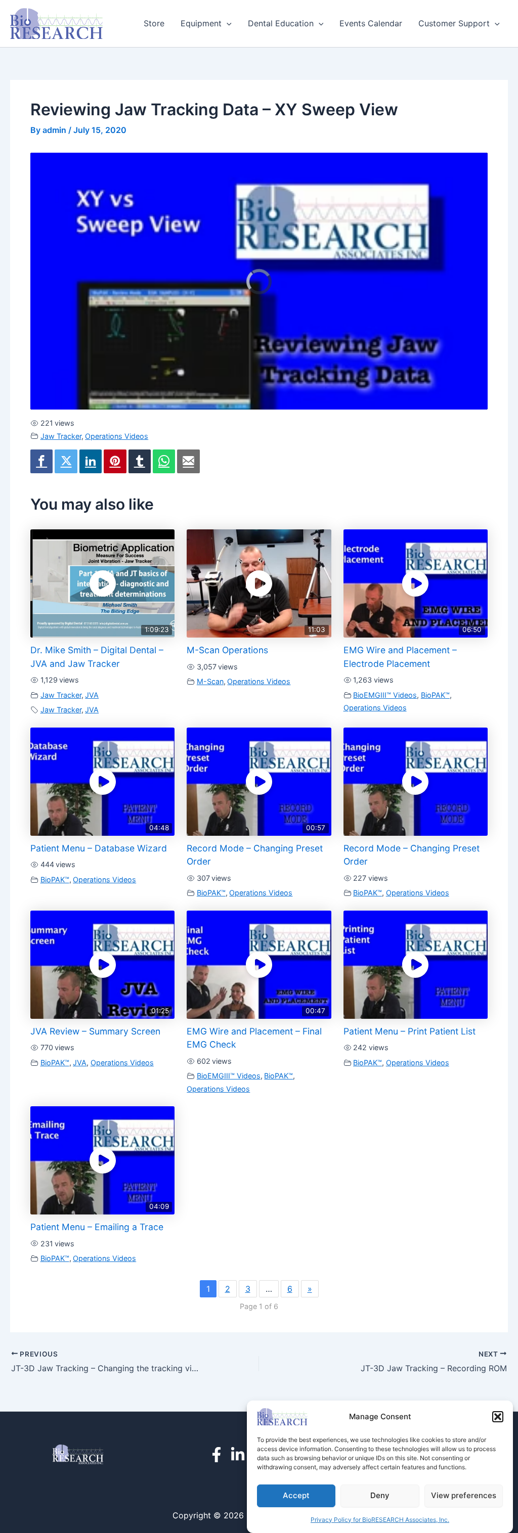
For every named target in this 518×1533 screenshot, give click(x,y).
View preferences (463, 1495)
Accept (296, 1495)
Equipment (201, 23)
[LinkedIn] (237, 1454)
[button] (498, 1417)
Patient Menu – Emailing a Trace (96, 1227)
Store (154, 23)
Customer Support (454, 23)
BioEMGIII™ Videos (385, 695)
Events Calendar (370, 23)
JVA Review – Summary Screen (95, 1031)
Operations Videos (116, 436)
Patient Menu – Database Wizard (98, 848)
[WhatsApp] (164, 461)
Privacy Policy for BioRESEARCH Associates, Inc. (380, 1519)
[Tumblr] (139, 461)
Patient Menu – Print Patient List (409, 1031)
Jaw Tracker (60, 436)
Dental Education (281, 23)
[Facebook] (41, 461)
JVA (92, 695)
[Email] (188, 461)
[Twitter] (66, 461)
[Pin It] (115, 461)
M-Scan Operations (227, 650)
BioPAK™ (435, 695)
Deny (380, 1495)
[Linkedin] (90, 461)
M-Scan (210, 681)
